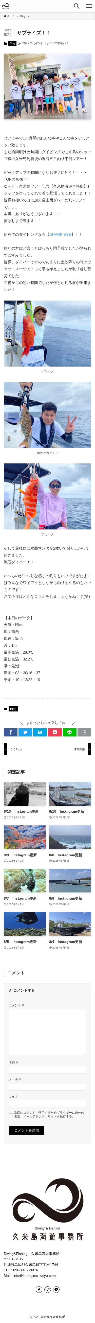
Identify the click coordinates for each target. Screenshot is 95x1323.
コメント (17, 1005)
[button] (77, 6)
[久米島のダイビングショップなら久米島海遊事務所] (5, 6)
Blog (12, 43)
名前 (14, 1062)
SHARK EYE (60, 234)
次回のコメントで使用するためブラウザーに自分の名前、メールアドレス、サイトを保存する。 (49, 1114)
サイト (13, 1096)
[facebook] (39, 1289)
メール (15, 1079)
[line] (56, 1289)
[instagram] (47, 1289)
